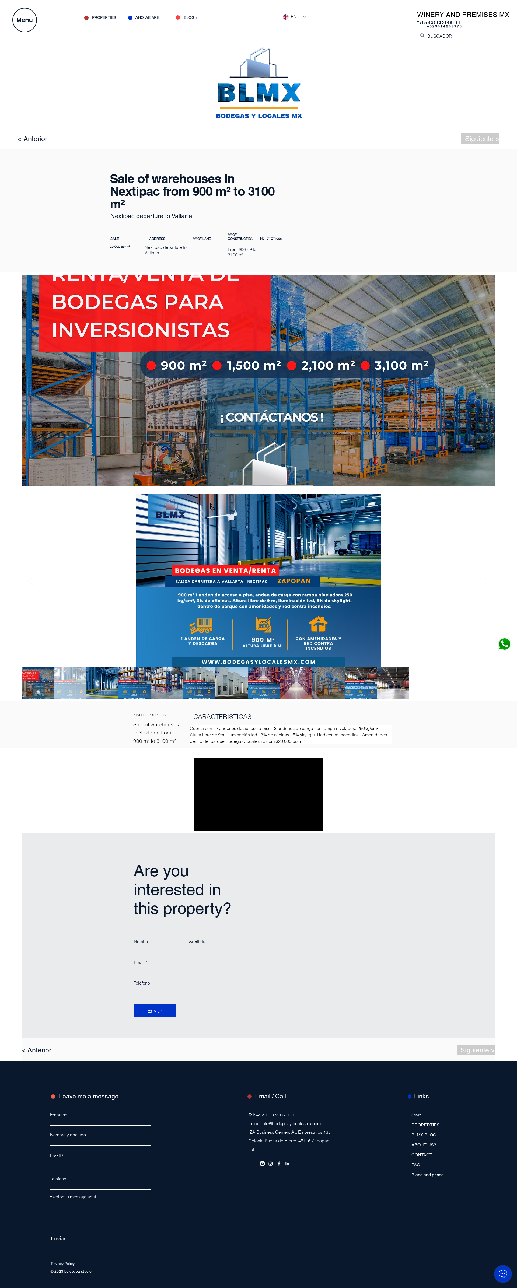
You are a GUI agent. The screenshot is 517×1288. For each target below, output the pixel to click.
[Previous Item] (31, 581)
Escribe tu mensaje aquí (73, 1197)
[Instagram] (270, 1163)
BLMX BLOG (423, 1135)
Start (416, 1115)
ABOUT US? (423, 1144)
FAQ (415, 1164)
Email (139, 962)
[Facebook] (279, 1163)
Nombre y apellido (68, 1134)
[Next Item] (486, 581)
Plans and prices (427, 1174)
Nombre (141, 941)
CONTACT (421, 1154)
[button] (24, 20)
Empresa (58, 1114)
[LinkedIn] (287, 1163)
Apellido (197, 941)
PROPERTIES (425, 1125)
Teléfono (142, 983)
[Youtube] (262, 1163)
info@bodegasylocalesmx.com (291, 1123)
